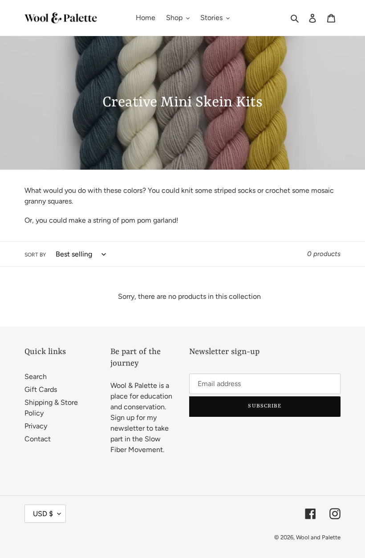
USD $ (43, 513)
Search (35, 376)
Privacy (35, 426)
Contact (37, 439)
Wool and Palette (318, 537)
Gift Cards (40, 389)
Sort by (35, 255)
